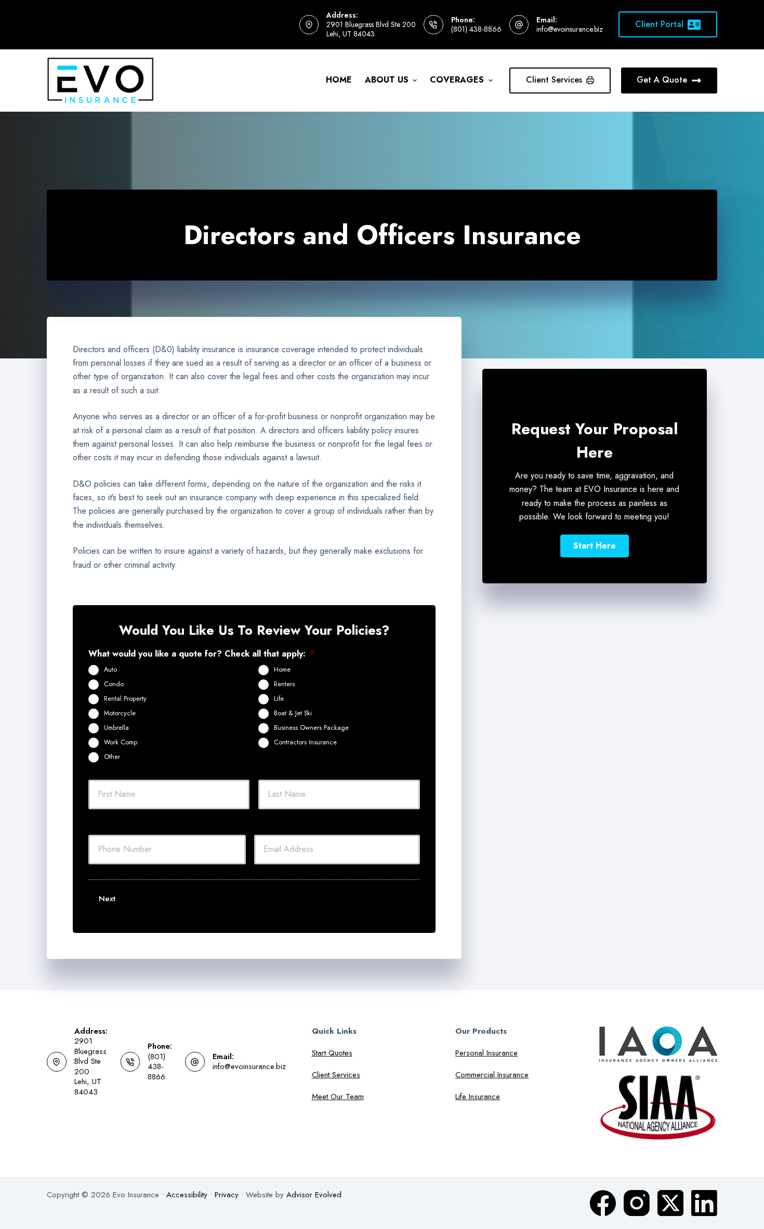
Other (112, 757)
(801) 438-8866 (476, 29)
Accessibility (186, 1194)
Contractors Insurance (305, 742)
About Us (387, 80)
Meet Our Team (338, 1096)
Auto (110, 669)
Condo (114, 684)
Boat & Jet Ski (293, 713)
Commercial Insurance (492, 1074)
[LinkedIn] (704, 1203)
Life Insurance (477, 1096)
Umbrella (116, 727)
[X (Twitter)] (670, 1203)
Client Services (554, 80)
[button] (594, 546)
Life (279, 698)
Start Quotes (332, 1053)
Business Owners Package (311, 727)
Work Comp (120, 742)
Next (107, 898)
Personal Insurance (486, 1053)
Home (339, 80)
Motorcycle (120, 713)
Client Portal (659, 24)
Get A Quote (662, 80)
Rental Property (125, 698)
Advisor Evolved (313, 1194)
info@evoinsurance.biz (569, 29)
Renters (284, 684)
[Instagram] (637, 1203)
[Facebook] (603, 1203)
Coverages (457, 80)
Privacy (227, 1194)
